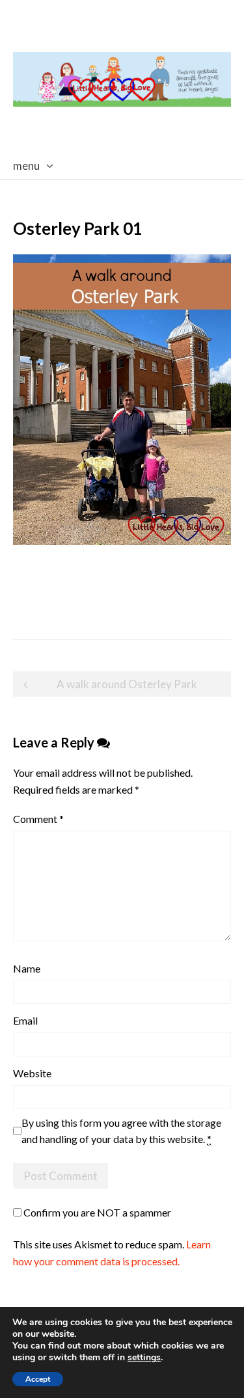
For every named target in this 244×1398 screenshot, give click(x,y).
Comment (38, 819)
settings (144, 1357)
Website (32, 1073)
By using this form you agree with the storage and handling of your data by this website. (121, 1131)
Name (26, 968)
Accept (37, 1379)
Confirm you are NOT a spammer (96, 1212)
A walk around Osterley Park (127, 684)
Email (25, 1020)
